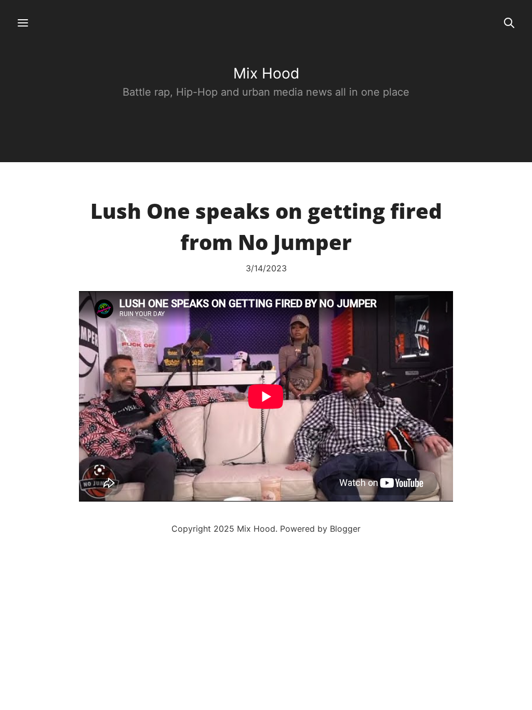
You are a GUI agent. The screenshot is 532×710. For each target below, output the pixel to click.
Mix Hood (266, 73)
